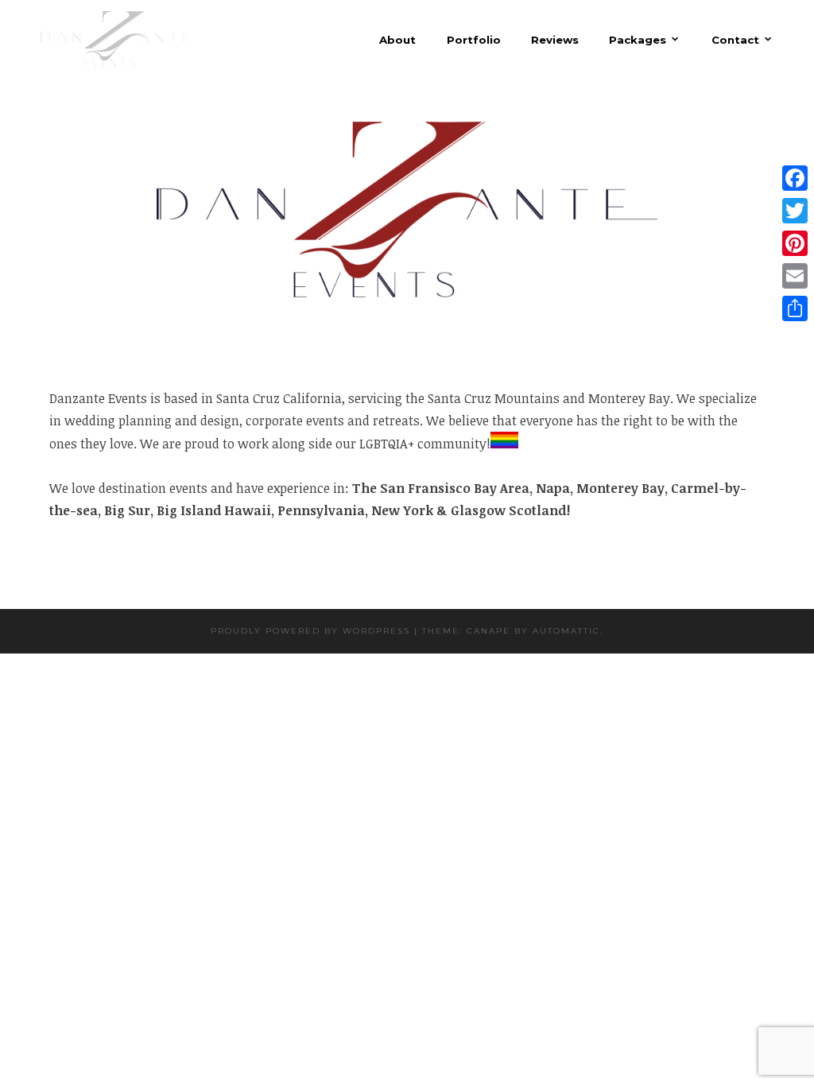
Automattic (566, 631)
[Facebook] (795, 178)
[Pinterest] (795, 243)
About (397, 40)
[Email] (795, 276)
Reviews (555, 40)
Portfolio (473, 40)
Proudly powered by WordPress (310, 631)
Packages (637, 39)
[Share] (795, 309)
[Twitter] (795, 211)
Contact (735, 39)
